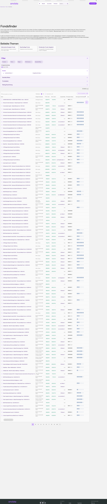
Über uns (93, 503)
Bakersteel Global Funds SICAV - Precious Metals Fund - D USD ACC (17, 293)
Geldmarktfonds (66, 37)
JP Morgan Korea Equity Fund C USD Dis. (11, 137)
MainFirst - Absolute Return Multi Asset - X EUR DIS (13, 144)
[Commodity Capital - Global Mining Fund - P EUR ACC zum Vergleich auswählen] (2, 109)
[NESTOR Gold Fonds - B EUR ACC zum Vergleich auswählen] (2, 195)
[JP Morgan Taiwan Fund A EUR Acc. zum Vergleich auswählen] (2, 255)
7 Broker (62, 412)
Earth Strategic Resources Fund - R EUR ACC (12, 201)
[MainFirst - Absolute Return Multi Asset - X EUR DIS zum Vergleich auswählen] (2, 144)
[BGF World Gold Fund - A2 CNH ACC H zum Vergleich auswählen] (2, 402)
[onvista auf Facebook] (40, 503)
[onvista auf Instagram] (45, 503)
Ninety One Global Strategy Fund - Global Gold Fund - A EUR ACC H (17, 383)
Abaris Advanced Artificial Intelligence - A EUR (12, 380)
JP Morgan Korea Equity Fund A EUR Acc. (11, 147)
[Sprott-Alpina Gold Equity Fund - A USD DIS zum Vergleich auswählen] (2, 393)
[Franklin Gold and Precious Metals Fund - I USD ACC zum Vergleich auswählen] (2, 271)
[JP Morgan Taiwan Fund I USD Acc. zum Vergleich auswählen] (2, 243)
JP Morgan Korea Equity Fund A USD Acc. (11, 153)
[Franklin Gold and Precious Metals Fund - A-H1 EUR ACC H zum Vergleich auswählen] (2, 386)
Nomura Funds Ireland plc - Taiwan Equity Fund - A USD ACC (15, 102)
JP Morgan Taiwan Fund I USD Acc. (10, 242)
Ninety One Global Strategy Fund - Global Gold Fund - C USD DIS (16, 300)
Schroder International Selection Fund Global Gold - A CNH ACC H (16, 207)
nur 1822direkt (61, 194)
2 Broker (62, 115)
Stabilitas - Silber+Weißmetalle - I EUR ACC (12, 367)
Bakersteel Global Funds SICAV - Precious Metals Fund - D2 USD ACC (17, 249)
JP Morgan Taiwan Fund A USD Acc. (10, 258)
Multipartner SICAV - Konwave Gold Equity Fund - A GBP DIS (15, 220)
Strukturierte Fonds (4, 38)
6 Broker (62, 163)
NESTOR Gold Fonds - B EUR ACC (10, 194)
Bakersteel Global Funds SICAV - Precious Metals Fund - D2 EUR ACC (17, 236)
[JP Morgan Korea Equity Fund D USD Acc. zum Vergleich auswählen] (2, 160)
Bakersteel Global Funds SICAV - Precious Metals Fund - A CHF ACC (17, 316)
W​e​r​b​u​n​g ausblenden (54, 15)
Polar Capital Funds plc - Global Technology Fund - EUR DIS (15, 351)
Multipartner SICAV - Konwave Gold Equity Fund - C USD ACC (15, 210)
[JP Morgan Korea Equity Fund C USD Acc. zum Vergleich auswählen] (2, 134)
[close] (105, 1)
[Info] (4, 73)
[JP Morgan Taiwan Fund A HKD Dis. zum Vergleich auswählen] (2, 278)
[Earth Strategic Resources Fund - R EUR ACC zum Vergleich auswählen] (2, 201)
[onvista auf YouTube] (42, 503)
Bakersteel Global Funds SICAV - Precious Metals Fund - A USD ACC (17, 322)
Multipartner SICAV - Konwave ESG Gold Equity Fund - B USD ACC (16, 182)
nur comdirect (61, 105)
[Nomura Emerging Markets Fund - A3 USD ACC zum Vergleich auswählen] (2, 131)
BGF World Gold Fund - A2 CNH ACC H (11, 402)
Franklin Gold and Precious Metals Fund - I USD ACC (14, 271)
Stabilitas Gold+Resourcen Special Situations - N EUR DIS (15, 198)
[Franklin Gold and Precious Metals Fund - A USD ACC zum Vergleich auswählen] (2, 303)
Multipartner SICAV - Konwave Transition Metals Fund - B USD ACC (16, 172)
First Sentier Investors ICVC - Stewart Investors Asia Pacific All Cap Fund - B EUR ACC (20, 373)
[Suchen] (68, 4)
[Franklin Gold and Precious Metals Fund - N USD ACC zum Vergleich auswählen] (2, 345)
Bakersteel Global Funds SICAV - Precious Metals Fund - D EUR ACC (17, 281)
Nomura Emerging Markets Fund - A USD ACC (12, 140)
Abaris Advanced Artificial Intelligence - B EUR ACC (13, 361)
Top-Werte (80, 503)
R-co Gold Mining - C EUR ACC (9, 338)
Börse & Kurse (2, 6)
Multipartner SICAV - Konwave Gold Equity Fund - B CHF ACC (15, 226)
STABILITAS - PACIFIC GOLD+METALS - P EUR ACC (13, 370)
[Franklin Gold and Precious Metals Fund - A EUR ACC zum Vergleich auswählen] (2, 290)
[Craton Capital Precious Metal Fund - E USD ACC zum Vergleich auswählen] (2, 406)
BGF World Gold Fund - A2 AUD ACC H (11, 233)
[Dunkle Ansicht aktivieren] (15, 0)
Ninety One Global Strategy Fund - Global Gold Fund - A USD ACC (16, 265)
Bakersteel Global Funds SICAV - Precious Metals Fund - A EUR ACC (17, 309)
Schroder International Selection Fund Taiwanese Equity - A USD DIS (17, 115)
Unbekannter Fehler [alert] (95, 2)
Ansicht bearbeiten (82, 93)
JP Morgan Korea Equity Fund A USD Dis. (11, 150)
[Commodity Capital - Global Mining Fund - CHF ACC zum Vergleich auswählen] (2, 106)
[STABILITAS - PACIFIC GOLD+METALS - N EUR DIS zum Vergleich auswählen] (2, 325)
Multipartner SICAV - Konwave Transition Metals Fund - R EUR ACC (16, 175)
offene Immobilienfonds (36, 38)
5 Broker (62, 147)
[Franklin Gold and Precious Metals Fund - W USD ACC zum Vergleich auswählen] (2, 274)
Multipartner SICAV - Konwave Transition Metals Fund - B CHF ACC (17, 169)
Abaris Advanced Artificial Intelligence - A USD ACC (13, 284)
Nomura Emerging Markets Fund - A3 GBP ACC (13, 128)
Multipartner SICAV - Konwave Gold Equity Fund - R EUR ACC (15, 214)
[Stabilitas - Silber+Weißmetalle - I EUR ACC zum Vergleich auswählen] (2, 367)
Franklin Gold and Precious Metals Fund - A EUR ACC (14, 290)
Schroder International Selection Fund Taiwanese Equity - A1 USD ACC (17, 118)
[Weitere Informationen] (85, 96)
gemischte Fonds (72, 35)
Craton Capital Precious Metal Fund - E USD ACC (13, 405)
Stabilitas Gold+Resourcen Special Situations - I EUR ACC (15, 188)
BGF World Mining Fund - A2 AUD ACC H (11, 377)
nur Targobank (61, 150)
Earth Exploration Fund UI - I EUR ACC (11, 389)
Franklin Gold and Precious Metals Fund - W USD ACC (14, 274)
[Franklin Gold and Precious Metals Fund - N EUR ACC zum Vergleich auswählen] (2, 341)
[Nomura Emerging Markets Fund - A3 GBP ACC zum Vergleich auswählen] (2, 128)
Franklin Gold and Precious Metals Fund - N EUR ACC (14, 341)
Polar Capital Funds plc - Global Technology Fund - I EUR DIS (15, 335)
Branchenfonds (11, 37)
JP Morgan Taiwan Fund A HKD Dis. (10, 277)
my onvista (49, 3)
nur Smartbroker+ (60, 159)
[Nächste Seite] (60, 424)
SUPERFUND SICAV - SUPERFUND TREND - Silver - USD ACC (15, 99)
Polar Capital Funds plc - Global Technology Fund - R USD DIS (15, 354)
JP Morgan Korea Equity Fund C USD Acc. (11, 134)
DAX (61, 503)
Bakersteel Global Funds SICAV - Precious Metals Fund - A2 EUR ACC (17, 252)
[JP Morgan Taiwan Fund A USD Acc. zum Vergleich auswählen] (2, 258)
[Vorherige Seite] (30, 424)
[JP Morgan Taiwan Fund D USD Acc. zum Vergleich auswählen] (2, 313)
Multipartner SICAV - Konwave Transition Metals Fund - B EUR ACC (16, 166)
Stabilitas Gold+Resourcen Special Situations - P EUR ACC (15, 204)
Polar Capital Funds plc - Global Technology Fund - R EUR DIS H (16, 396)
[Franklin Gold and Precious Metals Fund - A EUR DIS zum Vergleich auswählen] (2, 297)
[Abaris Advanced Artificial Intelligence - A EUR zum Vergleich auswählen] (2, 380)
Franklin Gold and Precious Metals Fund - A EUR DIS (13, 297)
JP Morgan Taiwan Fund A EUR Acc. (10, 255)
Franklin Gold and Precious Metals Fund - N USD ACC (14, 345)
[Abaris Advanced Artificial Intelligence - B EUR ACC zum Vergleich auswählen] (2, 361)
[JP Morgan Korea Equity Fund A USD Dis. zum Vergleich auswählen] (2, 150)
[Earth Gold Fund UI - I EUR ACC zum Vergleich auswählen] (2, 156)
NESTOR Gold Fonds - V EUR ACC (10, 191)
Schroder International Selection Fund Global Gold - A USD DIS (16, 332)
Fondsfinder (10, 6)
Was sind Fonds (57, 31)
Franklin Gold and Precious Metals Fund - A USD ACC (14, 303)
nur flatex (62, 172)
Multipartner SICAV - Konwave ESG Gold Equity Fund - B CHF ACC (16, 185)
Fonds (7, 6)
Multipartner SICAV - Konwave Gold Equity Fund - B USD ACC (15, 223)
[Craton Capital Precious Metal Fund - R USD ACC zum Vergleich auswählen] (2, 415)
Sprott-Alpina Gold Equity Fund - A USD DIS (12, 393)
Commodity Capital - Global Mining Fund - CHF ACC (14, 105)
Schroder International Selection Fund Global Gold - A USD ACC (16, 329)
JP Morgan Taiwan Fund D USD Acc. (10, 313)
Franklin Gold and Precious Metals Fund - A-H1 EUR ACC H (15, 386)
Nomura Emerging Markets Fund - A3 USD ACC (13, 131)
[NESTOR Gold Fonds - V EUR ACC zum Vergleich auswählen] (2, 191)
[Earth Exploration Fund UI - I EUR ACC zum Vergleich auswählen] (2, 390)
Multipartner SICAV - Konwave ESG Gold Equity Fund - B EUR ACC (16, 178)
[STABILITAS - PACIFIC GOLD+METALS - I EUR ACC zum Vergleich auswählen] (2, 319)
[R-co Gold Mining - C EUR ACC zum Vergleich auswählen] (2, 338)
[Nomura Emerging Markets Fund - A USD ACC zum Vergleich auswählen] (2, 141)
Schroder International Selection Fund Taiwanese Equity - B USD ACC (17, 121)
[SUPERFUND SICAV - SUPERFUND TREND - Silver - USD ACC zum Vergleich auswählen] (2, 99)
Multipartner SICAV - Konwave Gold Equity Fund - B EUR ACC (15, 217)
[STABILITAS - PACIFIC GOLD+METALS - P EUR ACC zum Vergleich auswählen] (2, 370)
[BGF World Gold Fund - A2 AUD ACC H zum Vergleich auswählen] (2, 233)
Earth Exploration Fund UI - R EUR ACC (11, 412)
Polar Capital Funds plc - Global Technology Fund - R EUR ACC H (16, 399)
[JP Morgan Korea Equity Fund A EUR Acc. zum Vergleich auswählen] (2, 147)
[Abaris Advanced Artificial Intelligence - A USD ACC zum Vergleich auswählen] (2, 284)
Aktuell (43, 3)
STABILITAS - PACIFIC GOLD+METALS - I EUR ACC (13, 319)
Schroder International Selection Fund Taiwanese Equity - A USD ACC (17, 112)
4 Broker (62, 109)
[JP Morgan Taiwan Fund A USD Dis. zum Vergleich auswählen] (2, 268)
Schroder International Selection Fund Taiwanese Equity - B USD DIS (17, 124)
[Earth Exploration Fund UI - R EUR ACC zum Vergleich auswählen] (2, 412)
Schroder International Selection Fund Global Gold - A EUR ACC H (16, 409)
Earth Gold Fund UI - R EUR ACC (9, 163)
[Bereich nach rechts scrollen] (86, 102)
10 (57, 424)
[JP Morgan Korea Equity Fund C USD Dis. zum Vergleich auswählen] (2, 137)
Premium (55, 3)
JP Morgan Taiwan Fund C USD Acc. (10, 246)
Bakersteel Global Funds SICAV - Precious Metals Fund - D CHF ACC (17, 306)
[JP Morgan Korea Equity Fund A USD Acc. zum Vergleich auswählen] (2, 153)
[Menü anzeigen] (39, 4)
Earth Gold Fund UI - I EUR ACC (9, 156)
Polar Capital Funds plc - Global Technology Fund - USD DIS (15, 357)
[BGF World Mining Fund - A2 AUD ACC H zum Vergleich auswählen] (2, 377)
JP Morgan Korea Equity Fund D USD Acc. (11, 159)
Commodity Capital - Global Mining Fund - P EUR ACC (14, 109)
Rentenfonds (58, 35)
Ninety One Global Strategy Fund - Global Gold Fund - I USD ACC (16, 239)
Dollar (70, 503)
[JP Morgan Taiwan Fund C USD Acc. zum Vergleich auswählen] (2, 246)
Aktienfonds (36, 35)
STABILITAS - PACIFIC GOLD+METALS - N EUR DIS (13, 325)
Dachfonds (41, 37)
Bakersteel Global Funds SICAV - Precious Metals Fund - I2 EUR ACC (17, 230)
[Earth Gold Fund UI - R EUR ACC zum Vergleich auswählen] (2, 163)
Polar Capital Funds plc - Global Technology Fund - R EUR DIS (15, 348)
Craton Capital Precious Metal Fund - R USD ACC (13, 415)
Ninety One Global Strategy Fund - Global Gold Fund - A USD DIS (16, 261)
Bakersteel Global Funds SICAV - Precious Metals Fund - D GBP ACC (17, 287)
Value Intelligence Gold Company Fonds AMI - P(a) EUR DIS (15, 364)
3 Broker (62, 112)
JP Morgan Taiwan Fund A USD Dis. (10, 268)
